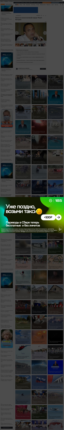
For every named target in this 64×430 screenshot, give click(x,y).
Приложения (31, 2)
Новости (38, 2)
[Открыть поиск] (60, 4)
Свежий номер (17, 2)
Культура (56, 4)
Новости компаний (9, 4)
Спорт (52, 4)
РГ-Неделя (22, 2)
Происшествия (43, 4)
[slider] (30, 34)
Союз (34, 2)
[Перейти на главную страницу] (17, 4)
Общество (48, 4)
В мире (37, 4)
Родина (26, 2)
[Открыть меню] (62, 4)
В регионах (33, 4)
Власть (21, 4)
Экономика (28, 4)
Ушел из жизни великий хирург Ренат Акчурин (28, 18)
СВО (24, 4)
